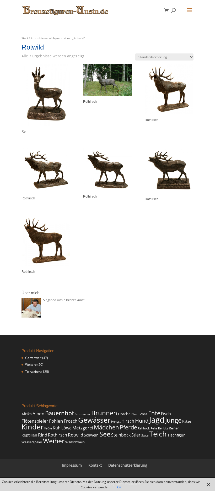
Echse (142, 414)
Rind (42, 435)
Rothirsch (57, 435)
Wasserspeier (32, 442)
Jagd (156, 419)
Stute (144, 435)
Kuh (57, 428)
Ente (154, 413)
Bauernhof (59, 413)
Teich (158, 434)
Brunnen (104, 413)
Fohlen (56, 421)
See (104, 434)
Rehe (153, 428)
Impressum (72, 465)
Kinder (33, 427)
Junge (173, 420)
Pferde (128, 427)
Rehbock (144, 428)
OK (119, 487)
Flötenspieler (35, 421)
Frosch (70, 421)
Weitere (31, 364)
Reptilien (29, 435)
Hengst (116, 421)
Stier (136, 435)
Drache (124, 413)
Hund (141, 420)
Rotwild (75, 435)
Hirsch (127, 421)
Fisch (166, 414)
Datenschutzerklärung (127, 465)
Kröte (48, 428)
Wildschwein (75, 442)
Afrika (27, 413)
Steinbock (121, 435)
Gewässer (94, 420)
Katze (186, 421)
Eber (134, 414)
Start (25, 38)
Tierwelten (33, 371)
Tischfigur (176, 435)
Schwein (91, 435)
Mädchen (106, 427)
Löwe (66, 428)
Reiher (174, 428)
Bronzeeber (82, 414)
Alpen (38, 413)
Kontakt (95, 465)
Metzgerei (82, 428)
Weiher (53, 440)
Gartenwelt (33, 358)
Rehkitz (163, 428)
